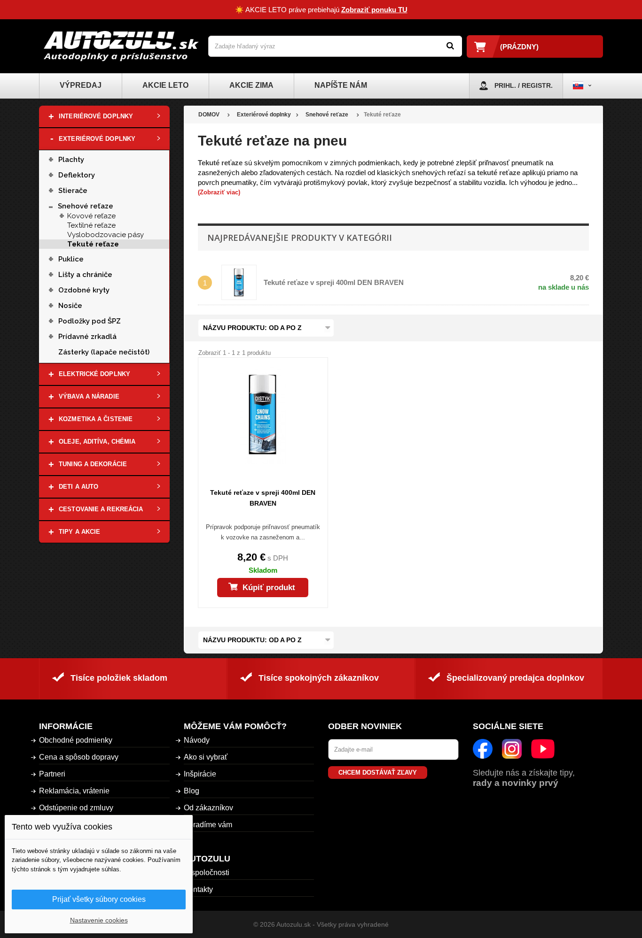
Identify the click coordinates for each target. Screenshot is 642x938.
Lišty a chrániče (85, 274)
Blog (191, 791)
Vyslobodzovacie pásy (105, 235)
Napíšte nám (340, 85)
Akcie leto (165, 85)
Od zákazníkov (208, 808)
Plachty (71, 159)
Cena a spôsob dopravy (78, 757)
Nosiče (70, 305)
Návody (197, 740)
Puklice (71, 259)
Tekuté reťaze (93, 244)
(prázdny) (519, 47)
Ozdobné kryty (84, 290)
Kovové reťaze (91, 216)
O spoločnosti (206, 872)
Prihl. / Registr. (523, 85)
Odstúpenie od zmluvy (76, 808)
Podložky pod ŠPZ (89, 321)
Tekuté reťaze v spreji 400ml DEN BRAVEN (334, 282)
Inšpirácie (200, 774)
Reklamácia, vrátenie (74, 791)
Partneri (52, 774)
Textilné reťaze (91, 225)
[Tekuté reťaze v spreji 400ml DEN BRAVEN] (263, 414)
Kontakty (198, 889)
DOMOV (208, 114)
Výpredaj (81, 85)
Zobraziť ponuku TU (374, 10)
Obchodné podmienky (75, 740)
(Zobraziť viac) (219, 192)
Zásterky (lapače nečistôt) (103, 352)
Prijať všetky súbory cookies (99, 899)
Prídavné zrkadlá (87, 336)
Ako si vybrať (205, 757)
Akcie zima (251, 85)
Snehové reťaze (85, 206)
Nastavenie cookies (99, 920)
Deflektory (76, 175)
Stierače (72, 190)
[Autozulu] (121, 46)
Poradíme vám (208, 825)
